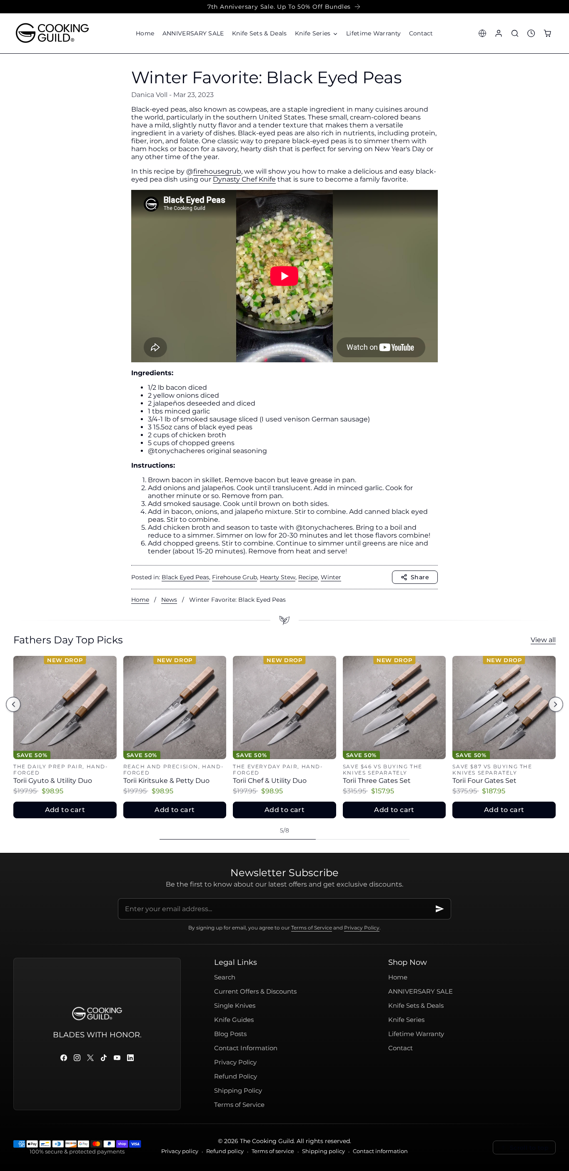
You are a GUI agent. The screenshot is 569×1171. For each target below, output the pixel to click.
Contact (400, 1048)
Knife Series (406, 1020)
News (169, 599)
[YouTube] (117, 1057)
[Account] (498, 33)
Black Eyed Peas (185, 577)
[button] (316, 33)
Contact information (380, 1151)
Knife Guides (234, 1020)
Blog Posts (230, 1034)
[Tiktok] (103, 1057)
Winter (331, 577)
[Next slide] (555, 704)
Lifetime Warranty (416, 1034)
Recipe (308, 577)
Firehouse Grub (234, 577)
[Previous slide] (13, 704)
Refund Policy (235, 1076)
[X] (90, 1057)
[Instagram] (77, 1057)
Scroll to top (529, 1147)
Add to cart (65, 810)
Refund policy (225, 1151)
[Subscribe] (439, 909)
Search (224, 977)
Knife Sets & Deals (416, 1005)
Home (140, 599)
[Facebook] (63, 1057)
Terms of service (273, 1151)
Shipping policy (323, 1151)
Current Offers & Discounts (255, 991)
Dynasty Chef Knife (244, 179)
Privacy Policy (361, 927)
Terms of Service (311, 927)
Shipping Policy (238, 1090)
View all (543, 640)
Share (420, 577)
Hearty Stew (277, 577)
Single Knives (234, 1005)
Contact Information (245, 1048)
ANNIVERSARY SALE (420, 991)
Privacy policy (179, 1151)
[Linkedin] (130, 1057)
